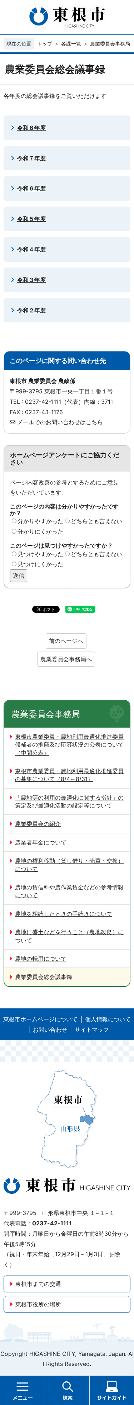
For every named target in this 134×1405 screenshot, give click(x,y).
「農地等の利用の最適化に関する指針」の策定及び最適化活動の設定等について (69, 801)
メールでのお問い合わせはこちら (60, 422)
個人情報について (108, 1019)
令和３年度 (31, 279)
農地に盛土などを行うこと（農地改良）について (69, 935)
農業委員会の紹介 (38, 823)
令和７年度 (31, 158)
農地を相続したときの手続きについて (63, 913)
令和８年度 (31, 127)
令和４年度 (31, 249)
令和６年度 (31, 188)
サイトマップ (92, 1029)
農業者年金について (40, 842)
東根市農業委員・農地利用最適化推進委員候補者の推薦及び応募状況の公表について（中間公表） (69, 744)
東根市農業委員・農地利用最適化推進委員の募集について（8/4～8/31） (69, 774)
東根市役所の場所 (38, 1304)
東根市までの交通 (38, 1283)
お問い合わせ (50, 1029)
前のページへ (66, 640)
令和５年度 (31, 218)
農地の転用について (40, 958)
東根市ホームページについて (40, 1019)
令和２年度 (31, 310)
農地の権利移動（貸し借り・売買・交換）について (69, 864)
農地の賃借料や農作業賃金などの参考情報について (69, 891)
